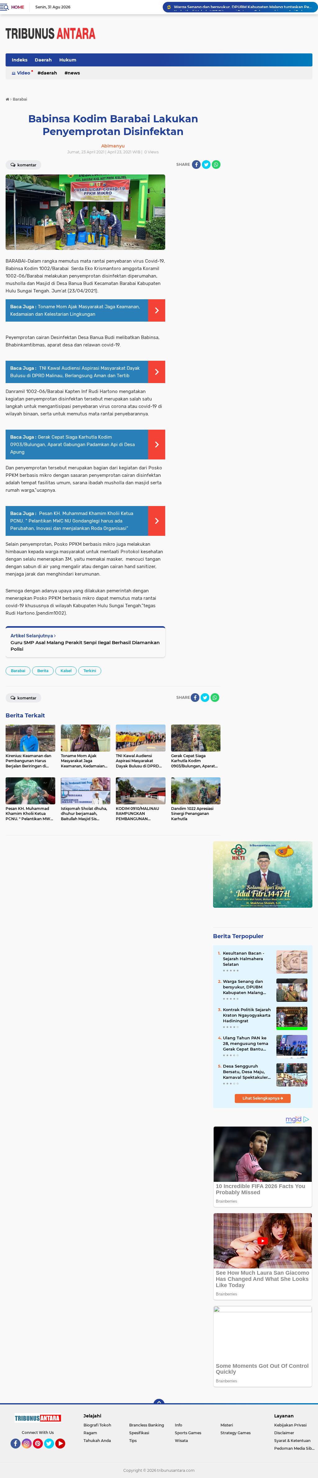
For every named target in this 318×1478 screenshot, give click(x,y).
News (74, 73)
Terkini (90, 670)
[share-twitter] (206, 164)
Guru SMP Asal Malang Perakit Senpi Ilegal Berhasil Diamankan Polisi (85, 646)
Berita (42, 670)
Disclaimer (284, 1433)
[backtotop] (159, 1404)
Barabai (18, 670)
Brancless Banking (146, 1425)
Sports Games (188, 1433)
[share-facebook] (196, 164)
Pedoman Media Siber (295, 1448)
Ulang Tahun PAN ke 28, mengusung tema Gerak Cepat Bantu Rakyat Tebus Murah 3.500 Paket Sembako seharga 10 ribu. (246, 1043)
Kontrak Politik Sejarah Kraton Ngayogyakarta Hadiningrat (247, 1015)
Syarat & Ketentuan (292, 1440)
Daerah (43, 60)
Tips (133, 1440)
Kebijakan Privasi (290, 1425)
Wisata (181, 1440)
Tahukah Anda (97, 1440)
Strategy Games (235, 1433)
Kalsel (66, 670)
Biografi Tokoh (97, 1425)
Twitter (52, 1451)
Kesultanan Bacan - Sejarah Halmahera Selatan (243, 959)
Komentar (26, 698)
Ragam (90, 1433)
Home (17, 7)
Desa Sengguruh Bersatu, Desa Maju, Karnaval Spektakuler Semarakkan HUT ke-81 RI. (247, 1072)
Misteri (226, 1425)
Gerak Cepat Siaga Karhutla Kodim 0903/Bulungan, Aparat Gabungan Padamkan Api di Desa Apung (72, 444)
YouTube (64, 1451)
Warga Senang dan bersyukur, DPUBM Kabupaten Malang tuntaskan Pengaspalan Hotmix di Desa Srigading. (245, 987)
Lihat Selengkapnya (261, 1098)
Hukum (67, 60)
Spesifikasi (139, 1433)
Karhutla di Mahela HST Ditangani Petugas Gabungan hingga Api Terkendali (243, 7)
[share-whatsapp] (216, 164)
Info (178, 1425)
